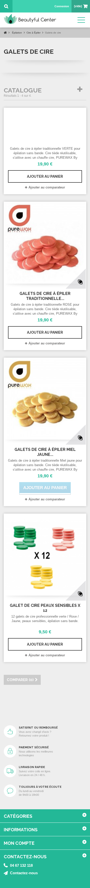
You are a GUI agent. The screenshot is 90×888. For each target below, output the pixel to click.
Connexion (61, 6)
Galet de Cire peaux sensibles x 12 (45, 608)
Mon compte (19, 843)
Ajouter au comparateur (46, 187)
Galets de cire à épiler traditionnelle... (45, 296)
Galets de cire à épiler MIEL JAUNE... (45, 452)
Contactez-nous (24, 873)
